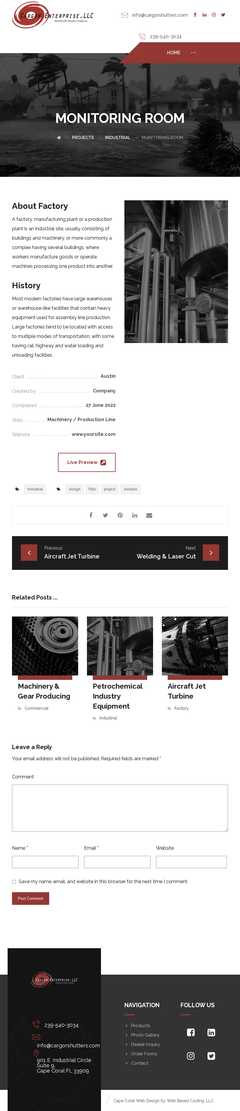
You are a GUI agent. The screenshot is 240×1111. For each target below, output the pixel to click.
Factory (181, 708)
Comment (23, 777)
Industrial (35, 489)
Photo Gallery (145, 1035)
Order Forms (144, 1053)
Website (165, 848)
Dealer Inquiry (145, 1044)
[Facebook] (195, 15)
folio (92, 489)
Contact (139, 1063)
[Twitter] (223, 15)
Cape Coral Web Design (137, 1100)
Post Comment (30, 898)
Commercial (37, 708)
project (110, 489)
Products (140, 1025)
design (74, 489)
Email (91, 848)
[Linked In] (211, 1032)
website (130, 489)
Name (20, 848)
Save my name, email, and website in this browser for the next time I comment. (103, 881)
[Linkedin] (204, 15)
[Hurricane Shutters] (52, 14)
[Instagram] (214, 15)
